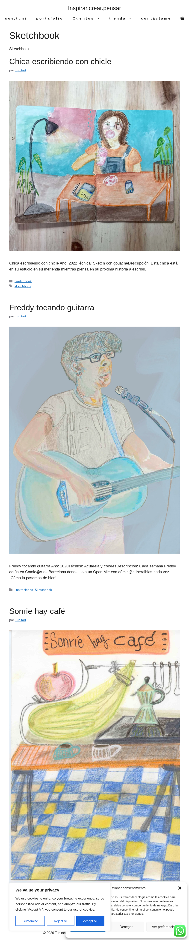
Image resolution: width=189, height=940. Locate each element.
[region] (60, 907)
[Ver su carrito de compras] (182, 18)
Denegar (126, 927)
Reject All (60, 921)
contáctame (156, 18)
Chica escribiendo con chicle (60, 61)
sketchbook (23, 286)
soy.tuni (16, 18)
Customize (30, 921)
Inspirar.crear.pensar (94, 8)
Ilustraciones (24, 590)
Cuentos (83, 18)
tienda (117, 18)
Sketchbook (23, 281)
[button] (179, 888)
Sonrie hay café (37, 611)
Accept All (90, 921)
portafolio (49, 18)
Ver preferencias (164, 927)
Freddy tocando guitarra (51, 307)
